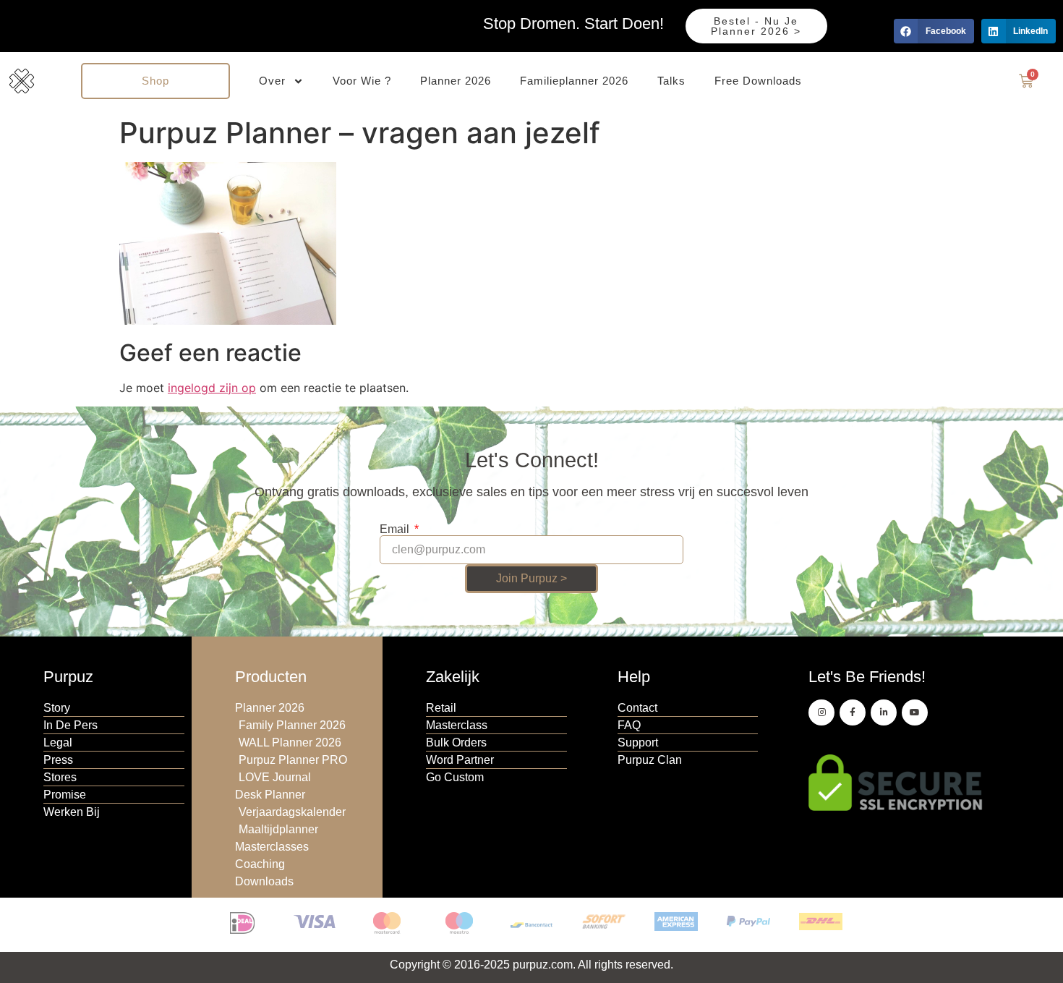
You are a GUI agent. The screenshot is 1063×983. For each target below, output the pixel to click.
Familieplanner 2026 (574, 81)
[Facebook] (853, 712)
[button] (934, 31)
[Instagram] (821, 712)
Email (396, 529)
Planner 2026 (455, 81)
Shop (155, 81)
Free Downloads (758, 81)
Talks (671, 81)
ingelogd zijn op (212, 387)
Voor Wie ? (362, 81)
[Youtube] (915, 712)
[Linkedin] (884, 712)
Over (272, 81)
